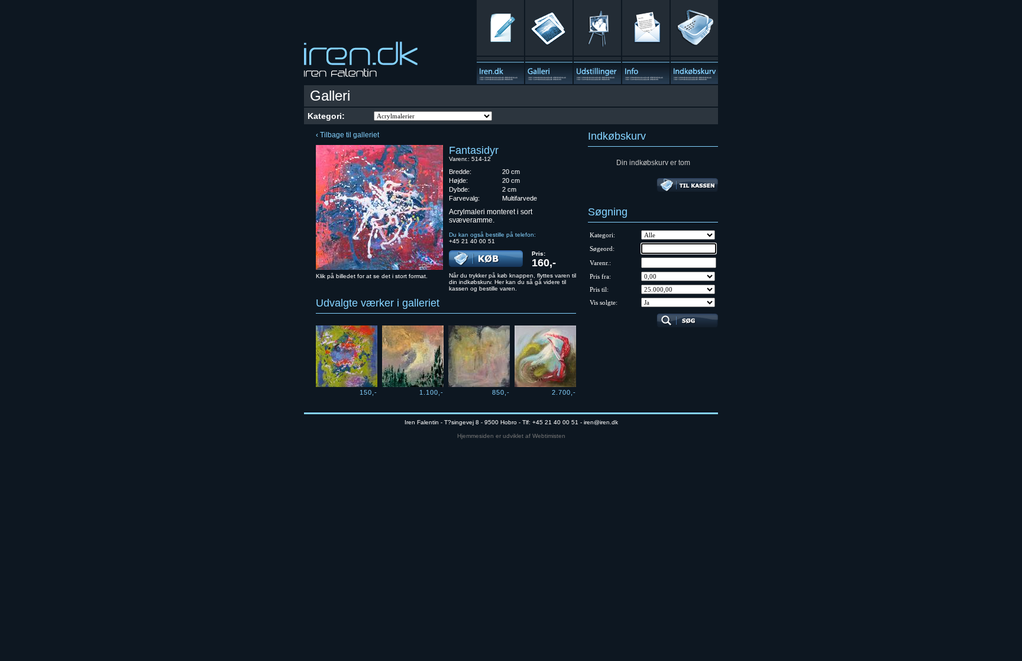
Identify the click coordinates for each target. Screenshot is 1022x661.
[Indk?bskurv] (694, 42)
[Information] (646, 42)
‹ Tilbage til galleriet (347, 135)
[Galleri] (549, 42)
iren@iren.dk (601, 422)
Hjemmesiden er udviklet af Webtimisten (511, 436)
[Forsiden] (361, 62)
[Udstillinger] (597, 42)
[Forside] (500, 42)
